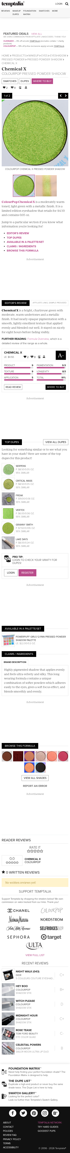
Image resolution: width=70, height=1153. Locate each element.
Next (65, 96)
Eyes (44, 55)
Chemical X (14, 69)
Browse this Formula (22, 250)
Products (19, 55)
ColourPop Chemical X (18, 202)
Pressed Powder (13, 59)
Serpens (21, 466)
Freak (19, 495)
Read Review (13, 387)
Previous (60, 96)
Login (58, 3)
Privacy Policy (12, 1139)
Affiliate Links (40, 303)
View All (36, 33)
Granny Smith (24, 524)
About (7, 1122)
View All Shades (35, 778)
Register (27, 572)
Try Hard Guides (48, 1126)
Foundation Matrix (29, 12)
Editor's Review (18, 233)
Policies (8, 1131)
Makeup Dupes (17, 12)
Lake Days (22, 539)
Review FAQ (9, 1135)
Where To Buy (55, 387)
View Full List (35, 955)
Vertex (20, 510)
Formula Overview (38, 339)
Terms (7, 1143)
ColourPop (9, 46)
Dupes (25, 81)
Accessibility (11, 1147)
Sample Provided (57, 303)
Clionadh (8, 41)
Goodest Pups (46, 1131)
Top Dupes (14, 237)
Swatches (44, 11)
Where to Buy (42, 81)
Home (5, 55)
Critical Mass (24, 480)
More (55, 11)
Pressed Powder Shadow (44, 59)
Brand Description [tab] (15, 662)
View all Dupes (55, 442)
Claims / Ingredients (21, 246)
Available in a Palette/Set (25, 242)
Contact (8, 1126)
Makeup (33, 55)
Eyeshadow (58, 55)
